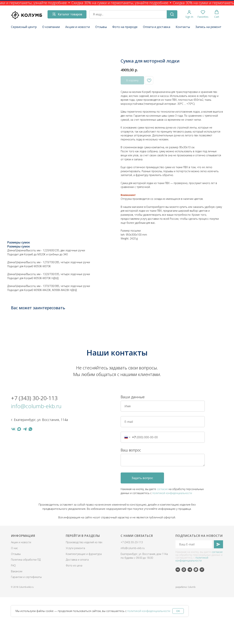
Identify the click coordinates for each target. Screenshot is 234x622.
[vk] (13, 429)
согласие (162, 489)
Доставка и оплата (77, 559)
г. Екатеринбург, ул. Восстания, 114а (39, 419)
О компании (51, 27)
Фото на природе (124, 27)
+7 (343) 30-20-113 (34, 398)
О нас (14, 548)
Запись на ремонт (208, 27)
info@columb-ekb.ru (36, 406)
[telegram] (24, 429)
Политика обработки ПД (26, 559)
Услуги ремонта (75, 548)
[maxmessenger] (19, 429)
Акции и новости (77, 27)
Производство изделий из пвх (84, 542)
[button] (189, 14)
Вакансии (16, 571)
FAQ (13, 565)
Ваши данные (133, 396)
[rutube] (202, 569)
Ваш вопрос (131, 450)
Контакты (183, 27)
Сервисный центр (24, 27)
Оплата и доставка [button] (156, 27)
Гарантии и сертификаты (26, 577)
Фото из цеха (74, 565)
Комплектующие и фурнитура (84, 554)
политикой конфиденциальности (148, 611)
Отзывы (101, 27)
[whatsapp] (30, 429)
